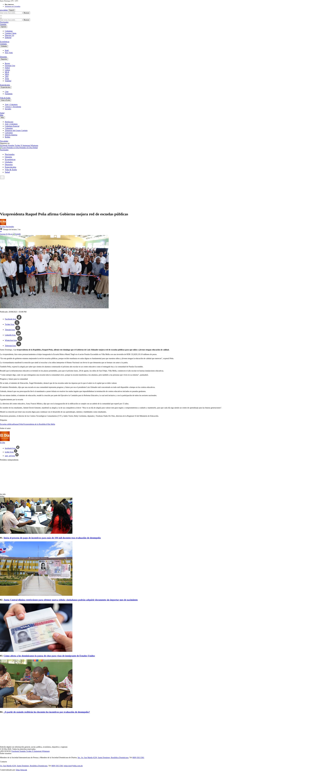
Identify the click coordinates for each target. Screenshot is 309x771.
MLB (7, 72)
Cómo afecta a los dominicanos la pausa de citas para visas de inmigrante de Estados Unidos (49, 655)
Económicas (4, 42)
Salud (2, 113)
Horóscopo (9, 122)
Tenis (7, 79)
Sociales (8, 109)
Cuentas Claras (10, 33)
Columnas (9, 31)
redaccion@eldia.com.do (73, 766)
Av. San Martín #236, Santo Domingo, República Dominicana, (24, 766)
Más (1, 115)
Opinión (3, 24)
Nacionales (4, 22)
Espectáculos (5, 85)
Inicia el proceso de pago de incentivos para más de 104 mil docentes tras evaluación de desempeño (52, 538)
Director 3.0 (9, 35)
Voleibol (8, 81)
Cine (6, 92)
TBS (6, 76)
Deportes (3, 57)
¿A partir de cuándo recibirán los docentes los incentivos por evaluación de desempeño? (47, 712)
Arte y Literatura (11, 104)
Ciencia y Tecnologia (13, 107)
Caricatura (9, 133)
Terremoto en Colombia (12, 6)
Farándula (8, 94)
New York (9, 53)
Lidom (7, 70)
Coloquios (9, 128)
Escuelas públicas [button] (6, 424)
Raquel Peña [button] (18, 424)
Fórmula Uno (10, 66)
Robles (7, 137)
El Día (2, 227)
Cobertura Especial (12, 126)
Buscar (26, 13)
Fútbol (7, 68)
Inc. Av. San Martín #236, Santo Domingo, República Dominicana (103, 757)
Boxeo (7, 63)
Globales (3, 44)
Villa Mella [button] (51, 424)
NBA (7, 74)
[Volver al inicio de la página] (2, 177)
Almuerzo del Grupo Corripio (16, 130)
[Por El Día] (3, 224)
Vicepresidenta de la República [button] (35, 424)
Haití (7, 50)
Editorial (8, 38)
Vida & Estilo (5, 98)
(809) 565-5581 (138, 757)
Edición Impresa (11, 135)
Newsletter (4, 141)
